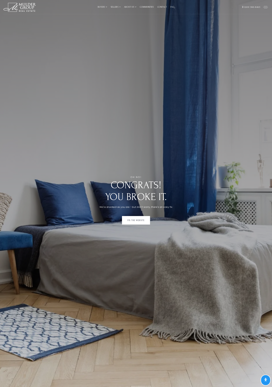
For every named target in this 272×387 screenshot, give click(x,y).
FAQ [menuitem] (172, 7)
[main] (136, 193)
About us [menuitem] (129, 7)
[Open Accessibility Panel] (266, 380)
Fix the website (136, 220)
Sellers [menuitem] (115, 7)
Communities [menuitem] (147, 7)
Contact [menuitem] (162, 7)
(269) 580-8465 (251, 7)
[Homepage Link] (19, 7)
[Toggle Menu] (265, 7)
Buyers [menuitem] (102, 7)
